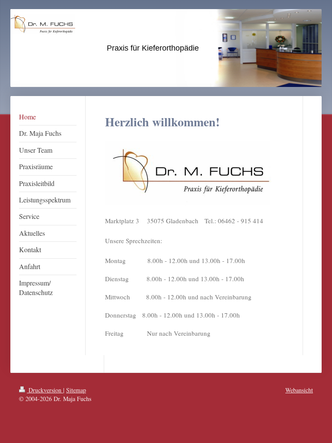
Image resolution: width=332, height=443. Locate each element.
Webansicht (299, 390)
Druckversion (45, 390)
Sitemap (76, 390)
